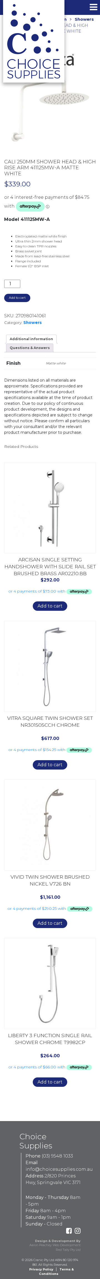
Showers (84, 19)
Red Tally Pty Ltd (68, 1250)
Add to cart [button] (50, 606)
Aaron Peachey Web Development (55, 1245)
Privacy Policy (41, 1269)
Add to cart (17, 298)
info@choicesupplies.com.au (59, 1169)
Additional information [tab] (31, 339)
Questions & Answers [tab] (30, 348)
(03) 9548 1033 (57, 1156)
